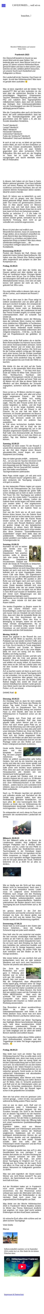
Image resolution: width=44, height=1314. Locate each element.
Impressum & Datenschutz (14, 1294)
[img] (22, 33)
